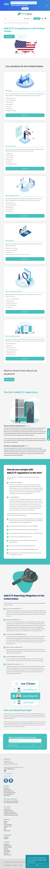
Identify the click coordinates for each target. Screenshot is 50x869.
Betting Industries (7, 845)
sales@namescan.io (11, 768)
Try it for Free (8, 36)
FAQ (5, 829)
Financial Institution (8, 847)
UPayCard (6, 838)
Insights (5, 823)
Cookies (20, 865)
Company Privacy (7, 865)
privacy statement (31, 861)
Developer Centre (7, 826)
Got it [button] (37, 864)
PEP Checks (6, 788)
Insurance (6, 848)
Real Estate (6, 853)
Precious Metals (7, 851)
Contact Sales (7, 776)
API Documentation (8, 824)
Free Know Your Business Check (10, 813)
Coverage (9, 22)
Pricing (5, 827)
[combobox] (27, 18)
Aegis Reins (6, 837)
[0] (45, 18)
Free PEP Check (7, 809)
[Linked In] (5, 771)
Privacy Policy (14, 865)
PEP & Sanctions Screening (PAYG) (11, 801)
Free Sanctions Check (8, 810)
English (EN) (28, 18)
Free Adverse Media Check (9, 812)
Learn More (24, 115)
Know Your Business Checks (9, 792)
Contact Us (20, 36)
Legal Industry (7, 850)
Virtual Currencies (7, 854)
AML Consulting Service (9, 794)
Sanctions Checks (7, 789)
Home (5, 22)
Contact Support (8, 773)
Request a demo (9, 379)
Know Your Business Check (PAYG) (11, 802)
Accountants (6, 844)
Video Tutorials (7, 830)
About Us (6, 821)
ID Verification (7, 795)
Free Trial (25, 8)
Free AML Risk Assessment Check (11, 815)
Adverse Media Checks (8, 791)
